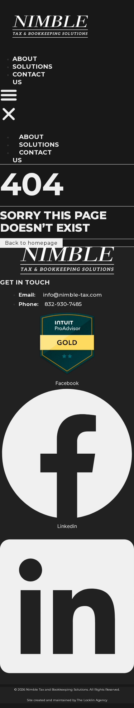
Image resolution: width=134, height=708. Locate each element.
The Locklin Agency (92, 700)
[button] (8, 105)
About (24, 58)
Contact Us (32, 156)
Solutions (32, 66)
